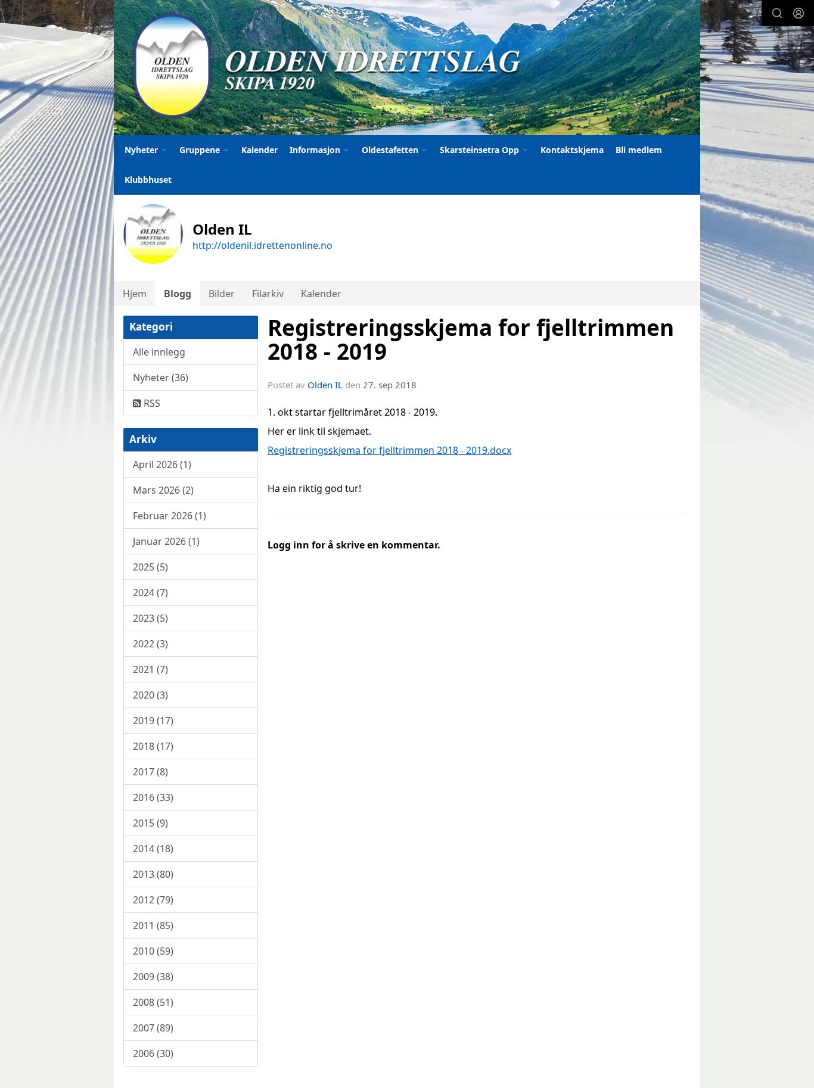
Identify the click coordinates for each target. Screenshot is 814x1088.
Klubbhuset (148, 179)
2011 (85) (153, 925)
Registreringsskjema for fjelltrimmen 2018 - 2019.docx (389, 450)
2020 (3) (150, 695)
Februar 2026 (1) (169, 515)
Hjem (135, 293)
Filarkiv (268, 293)
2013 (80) (153, 874)
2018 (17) (153, 746)
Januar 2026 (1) (166, 541)
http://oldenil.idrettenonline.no (262, 245)
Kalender (259, 149)
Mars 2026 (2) (163, 490)
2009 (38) (153, 976)
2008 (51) (153, 1002)
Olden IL (325, 385)
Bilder (222, 293)
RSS (150, 403)
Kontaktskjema (572, 149)
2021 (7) (150, 669)
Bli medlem (639, 149)
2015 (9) (150, 823)
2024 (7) (150, 592)
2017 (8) (150, 771)
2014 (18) (153, 848)
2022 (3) (150, 643)
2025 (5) (150, 566)
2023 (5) (150, 618)
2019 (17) (153, 720)
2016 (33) (153, 797)
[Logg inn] (798, 13)
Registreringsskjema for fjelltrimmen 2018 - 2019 (471, 340)
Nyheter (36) (160, 377)
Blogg (177, 293)
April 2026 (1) (162, 464)
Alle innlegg (159, 351)
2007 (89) (153, 1027)
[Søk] (777, 13)
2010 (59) (153, 951)
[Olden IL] (407, 67)
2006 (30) (153, 1053)
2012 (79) (153, 899)
